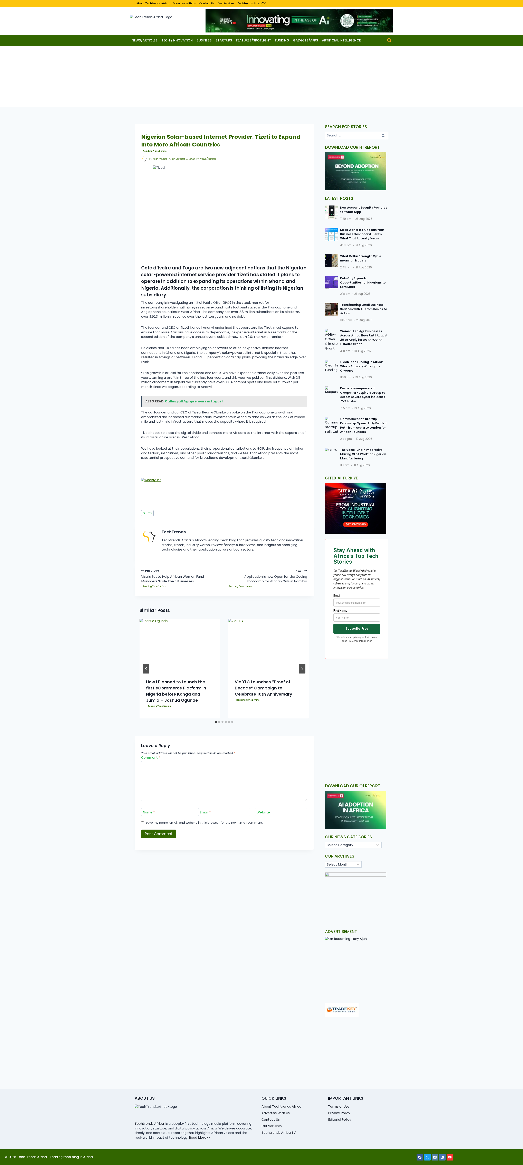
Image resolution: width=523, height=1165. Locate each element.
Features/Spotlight (253, 40)
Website (263, 812)
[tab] (216, 722)
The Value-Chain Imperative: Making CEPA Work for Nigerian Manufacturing (363, 454)
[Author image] (144, 159)
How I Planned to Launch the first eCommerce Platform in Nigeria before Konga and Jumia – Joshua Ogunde (176, 691)
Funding (282, 40)
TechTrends (160, 159)
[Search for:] (357, 135)
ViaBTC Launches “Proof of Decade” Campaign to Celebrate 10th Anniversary (263, 688)
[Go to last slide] (146, 669)
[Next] (302, 669)
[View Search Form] (389, 40)
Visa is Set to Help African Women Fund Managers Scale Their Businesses (172, 576)
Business (204, 40)
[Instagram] (435, 1157)
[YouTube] (450, 1157)
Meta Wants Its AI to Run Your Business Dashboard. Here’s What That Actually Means (362, 234)
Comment (150, 758)
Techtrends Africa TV (251, 3)
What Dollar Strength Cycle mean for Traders (360, 258)
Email (205, 812)
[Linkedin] (442, 1157)
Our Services (226, 3)
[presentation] (180, 645)
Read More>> (199, 1137)
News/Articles (145, 40)
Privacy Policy (339, 1113)
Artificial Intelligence (341, 40)
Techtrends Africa (149, 1123)
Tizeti (147, 513)
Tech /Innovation (177, 40)
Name (149, 812)
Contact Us (207, 3)
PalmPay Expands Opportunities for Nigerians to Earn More (363, 282)
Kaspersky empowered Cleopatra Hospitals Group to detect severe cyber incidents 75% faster (362, 394)
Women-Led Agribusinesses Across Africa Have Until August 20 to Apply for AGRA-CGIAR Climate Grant (364, 337)
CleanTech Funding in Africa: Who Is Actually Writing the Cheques (361, 366)
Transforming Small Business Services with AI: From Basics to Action (363, 309)
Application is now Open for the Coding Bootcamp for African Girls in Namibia (275, 576)
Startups (224, 40)
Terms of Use (338, 1106)
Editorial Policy (339, 1119)
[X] (427, 1157)
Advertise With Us (184, 3)
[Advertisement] (261, 76)
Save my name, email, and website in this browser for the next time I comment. (204, 823)
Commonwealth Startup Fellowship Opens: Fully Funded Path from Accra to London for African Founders (363, 425)
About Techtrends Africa (152, 3)
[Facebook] (420, 1157)
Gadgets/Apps (305, 40)
